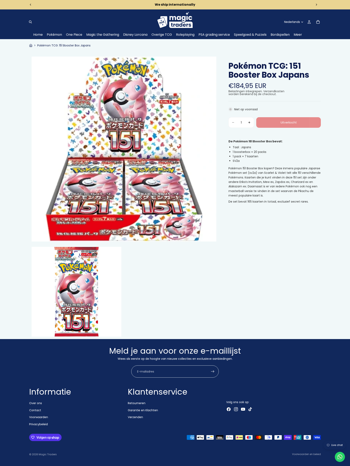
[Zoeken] (30, 21)
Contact (35, 410)
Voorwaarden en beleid (306, 454)
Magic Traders (48, 454)
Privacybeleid (38, 424)
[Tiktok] (250, 409)
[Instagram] (236, 409)
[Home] (30, 45)
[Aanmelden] (212, 371)
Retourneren (136, 403)
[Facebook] (228, 409)
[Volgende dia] (316, 4)
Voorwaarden (38, 417)
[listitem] (298, 35)
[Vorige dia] (30, 4)
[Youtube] (243, 409)
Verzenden (135, 417)
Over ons (35, 403)
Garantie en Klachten (143, 410)
